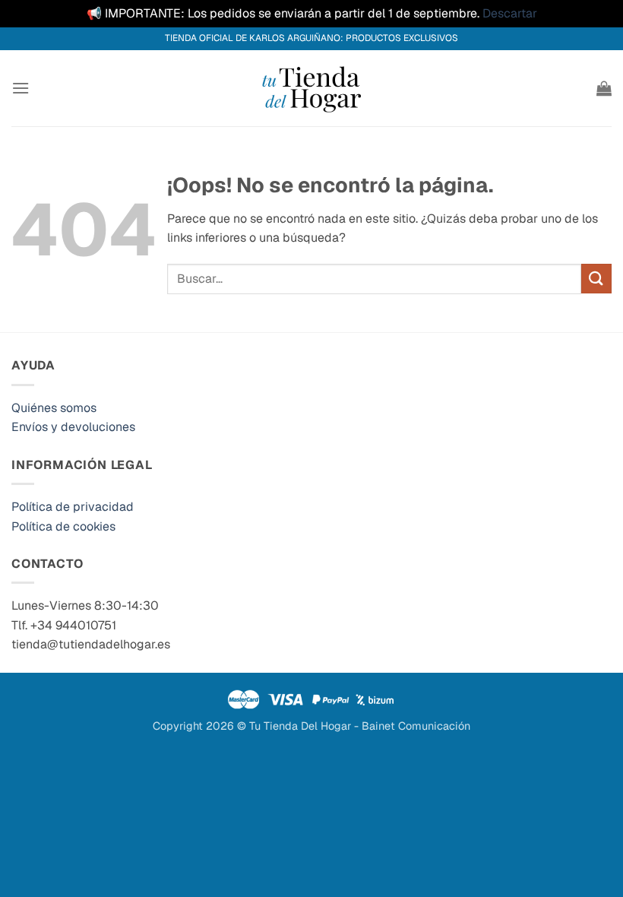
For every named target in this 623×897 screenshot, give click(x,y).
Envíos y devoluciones (73, 427)
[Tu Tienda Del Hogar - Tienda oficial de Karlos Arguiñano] (311, 88)
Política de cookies (63, 526)
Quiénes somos (53, 408)
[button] (20, 87)
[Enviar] (596, 278)
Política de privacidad (72, 507)
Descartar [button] (509, 13)
